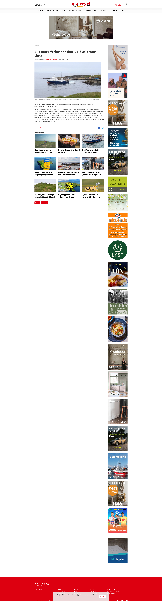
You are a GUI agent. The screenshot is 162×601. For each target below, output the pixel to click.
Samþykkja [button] (102, 596)
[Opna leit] (126, 4)
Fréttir (37, 203)
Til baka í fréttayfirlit (42, 128)
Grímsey (44, 203)
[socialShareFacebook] (99, 128)
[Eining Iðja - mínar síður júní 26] (118, 226)
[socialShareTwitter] (103, 128)
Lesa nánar (59, 598)
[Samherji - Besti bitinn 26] (118, 329)
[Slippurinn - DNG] (118, 551)
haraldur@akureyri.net (51, 59)
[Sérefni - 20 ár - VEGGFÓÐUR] (81, 27)
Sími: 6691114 (38, 589)
